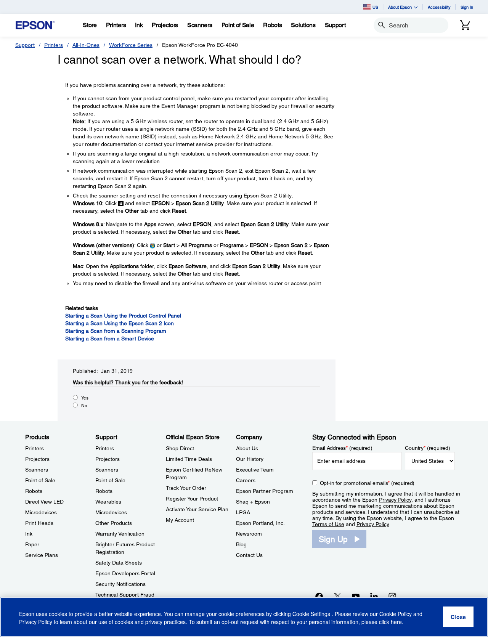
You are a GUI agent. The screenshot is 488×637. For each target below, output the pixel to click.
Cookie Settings (312, 614)
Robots (33, 491)
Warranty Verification (119, 534)
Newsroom (249, 534)
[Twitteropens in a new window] (337, 596)
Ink (28, 534)
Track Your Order (186, 488)
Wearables (108, 502)
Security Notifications (120, 584)
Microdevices (41, 512)
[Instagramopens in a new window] (392, 596)
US (375, 7)
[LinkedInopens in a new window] (374, 596)
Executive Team (255, 470)
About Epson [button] (400, 7)
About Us (247, 448)
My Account (180, 520)
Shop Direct (180, 448)
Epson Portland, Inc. (260, 523)
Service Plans (41, 555)
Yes (84, 398)
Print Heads (39, 523)
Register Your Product (192, 499)
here (396, 622)
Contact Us (249, 555)
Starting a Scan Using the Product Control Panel (123, 316)
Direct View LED (44, 502)
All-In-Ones (86, 45)
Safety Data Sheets (118, 563)
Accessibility (439, 7)
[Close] (458, 617)
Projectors (37, 459)
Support (25, 45)
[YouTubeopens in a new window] (356, 596)
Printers (53, 45)
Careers (245, 480)
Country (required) (427, 448)
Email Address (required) (342, 448)
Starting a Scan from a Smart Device (109, 338)
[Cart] (465, 25)
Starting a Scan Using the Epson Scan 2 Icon (119, 323)
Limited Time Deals (189, 459)
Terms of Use (328, 524)
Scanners (36, 470)
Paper (32, 544)
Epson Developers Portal (125, 573)
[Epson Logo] (35, 25)
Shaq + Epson (253, 502)
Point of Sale (40, 480)
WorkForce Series (130, 45)
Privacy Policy (395, 500)
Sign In (467, 7)
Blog (241, 544)
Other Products (113, 523)
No (84, 405)
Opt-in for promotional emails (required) (367, 483)
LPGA (243, 512)
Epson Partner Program (264, 491)
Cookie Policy (395, 614)
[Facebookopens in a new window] (319, 596)
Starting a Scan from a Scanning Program (115, 331)
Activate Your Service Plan (197, 509)
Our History (249, 459)
